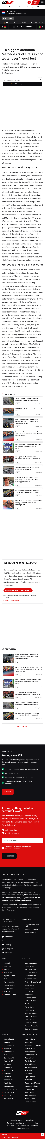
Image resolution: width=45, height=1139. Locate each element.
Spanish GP (8, 1080)
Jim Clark (28, 1070)
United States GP (10, 1089)
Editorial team (16, 1120)
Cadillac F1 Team (10, 995)
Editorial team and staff (32, 925)
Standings (30, 7)
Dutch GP (7, 1074)
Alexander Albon (31, 1016)
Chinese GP (8, 1042)
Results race (7, 18)
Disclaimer (30, 1120)
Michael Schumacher (33, 1045)
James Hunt (29, 1058)
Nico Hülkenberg (31, 1013)
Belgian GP (8, 1067)
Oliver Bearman (31, 1023)
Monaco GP (8, 1055)
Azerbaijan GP (9, 1083)
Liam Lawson (30, 1020)
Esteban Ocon (30, 998)
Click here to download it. (12, 600)
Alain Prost (29, 1042)
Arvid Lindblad (30, 1004)
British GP (7, 1064)
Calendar (20, 7)
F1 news (11, 7)
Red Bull (23, 257)
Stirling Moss (29, 1080)
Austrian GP (8, 1061)
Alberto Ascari (30, 1048)
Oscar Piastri (29, 988)
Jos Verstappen (31, 1067)
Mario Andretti (30, 1102)
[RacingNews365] (8, 2)
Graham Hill (29, 1089)
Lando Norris (34, 897)
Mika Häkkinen (30, 1064)
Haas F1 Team (9, 985)
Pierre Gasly (29, 1007)
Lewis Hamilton (17, 895)
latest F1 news (14, 880)
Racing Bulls (8, 988)
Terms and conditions (15, 1123)
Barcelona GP (9, 1058)
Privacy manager (22, 1129)
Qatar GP (7, 1096)
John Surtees (30, 1099)
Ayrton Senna (30, 1052)
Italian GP (7, 1077)
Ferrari (33, 257)
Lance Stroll (29, 1010)
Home (4, 7)
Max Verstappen (31, 895)
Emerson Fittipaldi (31, 1086)
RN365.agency (30, 932)
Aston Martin (9, 982)
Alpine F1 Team (9, 976)
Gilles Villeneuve (31, 1055)
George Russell (8, 900)
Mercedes (6, 134)
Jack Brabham (30, 1096)
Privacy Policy (33, 1123)
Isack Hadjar (29, 985)
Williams (7, 991)
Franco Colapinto (31, 1026)
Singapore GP (9, 1086)
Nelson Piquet (30, 1092)
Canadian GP (9, 1052)
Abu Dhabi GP (9, 1099)
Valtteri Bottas (30, 1001)
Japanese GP (9, 1045)
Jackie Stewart (30, 1061)
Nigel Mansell (30, 1077)
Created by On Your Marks (28, 1126)
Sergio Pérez (29, 995)
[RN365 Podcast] (29, 2)
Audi (5, 979)
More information (24, 27)
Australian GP (9, 1039)
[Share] (40, 79)
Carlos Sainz (29, 991)
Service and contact (33, 929)
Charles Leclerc (24, 900)
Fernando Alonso (9, 897)
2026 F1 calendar (20, 905)
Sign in (7, 792)
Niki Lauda (28, 1074)
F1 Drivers (40, 7)
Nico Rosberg (30, 1039)
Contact (10, 1126)
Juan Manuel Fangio (32, 1083)
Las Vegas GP (9, 1092)
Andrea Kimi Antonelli (33, 982)
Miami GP (7, 1048)
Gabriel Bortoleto (31, 1029)
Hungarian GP (9, 1070)
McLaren (7, 966)
